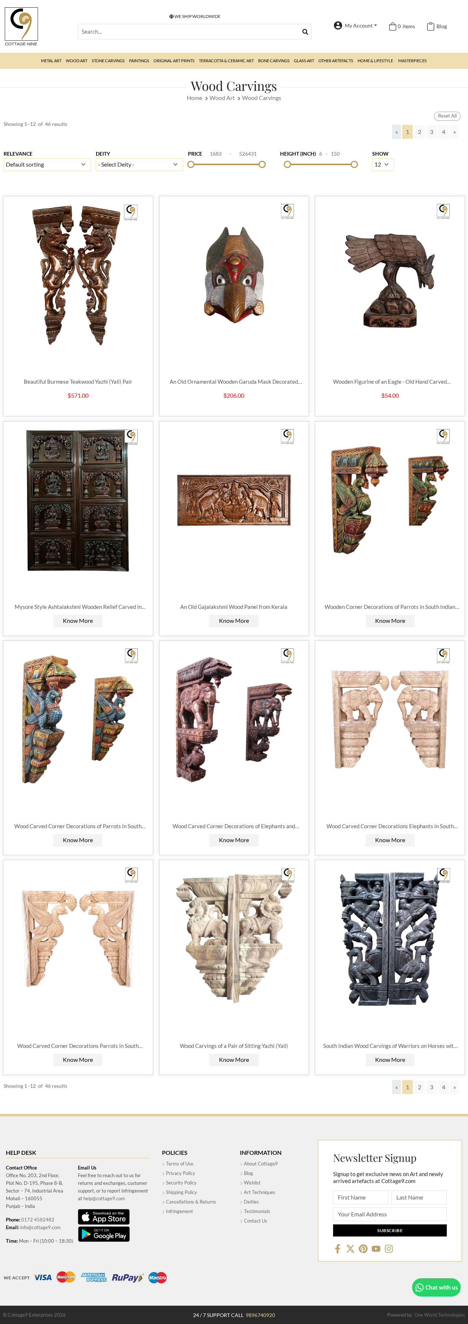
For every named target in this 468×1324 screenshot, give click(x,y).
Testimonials (256, 1211)
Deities (251, 1202)
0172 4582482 (37, 1220)
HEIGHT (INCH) (298, 153)
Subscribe (390, 1230)
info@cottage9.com (40, 1227)
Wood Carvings (261, 97)
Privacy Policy (180, 1173)
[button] (51, 61)
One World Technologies (439, 1315)
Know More (78, 620)
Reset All (447, 116)
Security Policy (181, 1183)
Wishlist (252, 1183)
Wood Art (222, 97)
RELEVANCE (18, 153)
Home (194, 97)
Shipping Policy (181, 1192)
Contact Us (255, 1221)
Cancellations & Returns (190, 1202)
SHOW (380, 153)
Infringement (179, 1211)
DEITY (103, 153)
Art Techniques (259, 1192)
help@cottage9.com (104, 1198)
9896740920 (260, 1315)
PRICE (195, 153)
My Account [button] (359, 25)
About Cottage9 (260, 1164)
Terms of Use (179, 1164)
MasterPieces (412, 60)
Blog (248, 1173)
